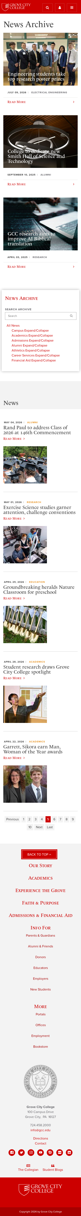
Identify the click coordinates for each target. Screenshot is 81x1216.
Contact (40, 1143)
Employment (40, 1036)
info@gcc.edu (40, 1130)
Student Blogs (53, 1170)
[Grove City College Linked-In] (69, 1152)
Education (37, 582)
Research (34, 502)
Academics (37, 661)
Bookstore (40, 1047)
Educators (40, 968)
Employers (40, 979)
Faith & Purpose (40, 903)
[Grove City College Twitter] (21, 1152)
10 (30, 827)
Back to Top (38, 854)
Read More (12, 438)
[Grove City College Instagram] (31, 1152)
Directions (40, 1138)
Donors (40, 957)
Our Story (40, 865)
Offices (41, 1025)
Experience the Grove (40, 890)
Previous (12, 819)
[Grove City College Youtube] (40, 1152)
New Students (40, 989)
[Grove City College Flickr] (59, 1152)
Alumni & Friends (40, 946)
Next (39, 827)
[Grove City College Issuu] (50, 1152)
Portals (40, 1014)
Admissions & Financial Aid (40, 915)
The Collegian (28, 1170)
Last (50, 827)
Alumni (32, 422)
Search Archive (18, 309)
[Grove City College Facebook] (12, 1152)
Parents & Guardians (40, 936)
